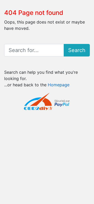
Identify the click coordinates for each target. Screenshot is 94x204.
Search (76, 50)
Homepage (58, 84)
